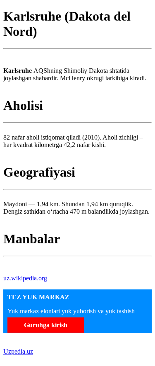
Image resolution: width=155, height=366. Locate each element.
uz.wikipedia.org (25, 278)
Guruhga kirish (45, 325)
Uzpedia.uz (18, 351)
